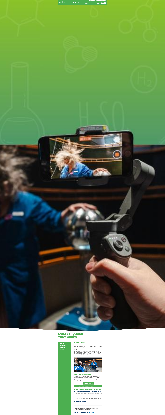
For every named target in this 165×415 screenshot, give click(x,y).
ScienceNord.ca (92, 0)
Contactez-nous (103, 2)
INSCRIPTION (91, 383)
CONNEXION (86, 383)
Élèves (79, 2)
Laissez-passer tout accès (98, 3)
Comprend (62, 343)
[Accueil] (62, 2)
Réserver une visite (74, 2)
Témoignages (63, 345)
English (104, 0)
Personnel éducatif (86, 3)
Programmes (92, 2)
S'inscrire (62, 349)
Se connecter (99, 0)
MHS (81, 2)
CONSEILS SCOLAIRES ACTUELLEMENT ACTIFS (84, 386)
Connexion (62, 347)
